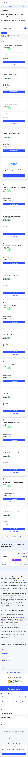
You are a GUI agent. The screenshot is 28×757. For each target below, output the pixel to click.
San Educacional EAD (6, 6)
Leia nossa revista (5, 717)
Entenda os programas (7, 721)
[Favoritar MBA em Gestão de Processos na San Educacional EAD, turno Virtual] (3, 101)
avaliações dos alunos (15, 597)
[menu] (25, 2)
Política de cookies (11, 735)
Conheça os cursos (6, 710)
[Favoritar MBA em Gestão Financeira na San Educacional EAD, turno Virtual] (3, 302)
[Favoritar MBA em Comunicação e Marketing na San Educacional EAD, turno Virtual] (3, 130)
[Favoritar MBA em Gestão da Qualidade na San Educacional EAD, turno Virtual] (3, 390)
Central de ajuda (15, 689)
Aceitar (14, 754)
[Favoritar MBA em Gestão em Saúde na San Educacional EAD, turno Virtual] (3, 361)
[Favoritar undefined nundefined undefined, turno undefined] (18, 553)
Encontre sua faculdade (7, 713)
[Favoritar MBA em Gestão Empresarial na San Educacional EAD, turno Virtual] (3, 332)
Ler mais (3, 21)
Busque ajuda (4, 724)
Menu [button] (24, 6)
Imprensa (19, 735)
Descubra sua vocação (6, 706)
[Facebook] (9, 743)
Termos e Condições (8, 731)
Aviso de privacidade (19, 731)
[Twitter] (17, 743)
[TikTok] (14, 743)
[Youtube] (19, 743)
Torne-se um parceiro (14, 738)
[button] (14, 28)
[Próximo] (20, 537)
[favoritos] (21, 2)
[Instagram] (11, 743)
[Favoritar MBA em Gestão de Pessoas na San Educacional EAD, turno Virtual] (3, 71)
